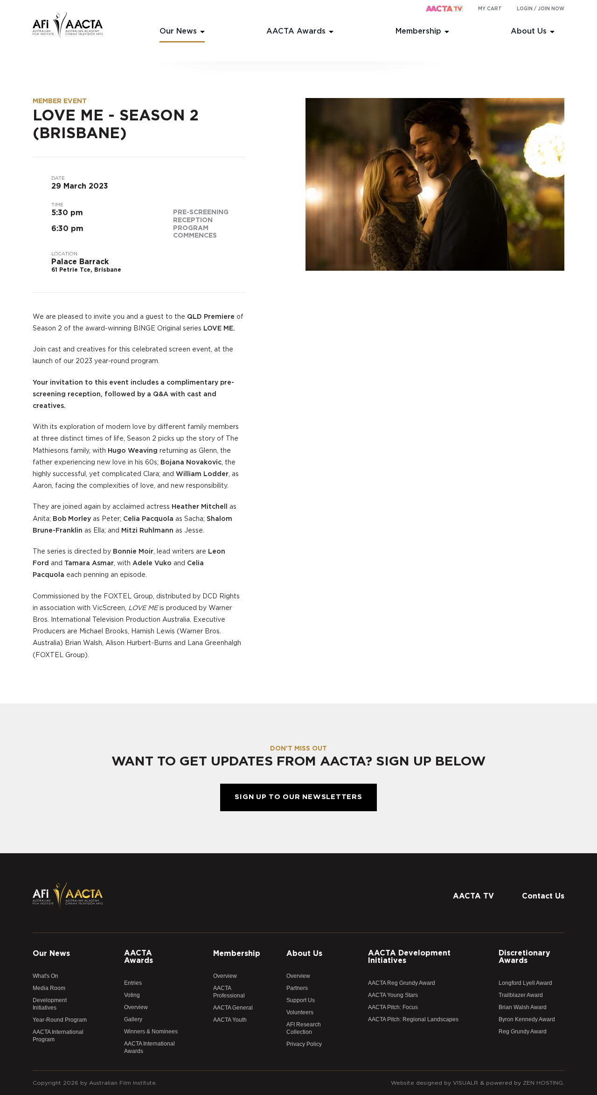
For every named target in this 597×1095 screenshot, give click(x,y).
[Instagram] (539, 874)
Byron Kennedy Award (527, 1019)
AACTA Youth (230, 1020)
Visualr (465, 1083)
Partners (297, 988)
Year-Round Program (60, 1020)
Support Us (300, 1000)
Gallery (133, 1019)
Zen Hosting (543, 1083)
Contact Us (543, 896)
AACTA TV (473, 896)
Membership (418, 31)
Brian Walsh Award (523, 1007)
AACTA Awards (296, 31)
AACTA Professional (229, 992)
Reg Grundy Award (523, 1031)
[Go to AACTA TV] (444, 9)
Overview (136, 1007)
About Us (529, 31)
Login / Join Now (540, 9)
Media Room (49, 988)
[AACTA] (68, 26)
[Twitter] (520, 874)
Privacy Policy (304, 1044)
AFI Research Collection (303, 1028)
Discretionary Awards (524, 956)
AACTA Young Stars (393, 995)
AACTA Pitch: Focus (393, 1007)
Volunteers (299, 1012)
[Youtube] (557, 874)
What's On (45, 976)
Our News (178, 31)
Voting (132, 995)
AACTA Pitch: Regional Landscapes (413, 1019)
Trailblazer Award (521, 995)
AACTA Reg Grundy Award (401, 983)
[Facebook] (501, 874)
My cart (490, 9)
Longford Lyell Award (525, 983)
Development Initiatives (50, 1004)
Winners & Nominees (151, 1031)
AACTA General (233, 1007)
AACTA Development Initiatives (409, 956)
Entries (133, 983)
